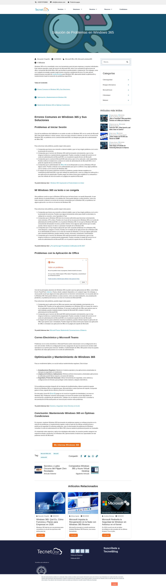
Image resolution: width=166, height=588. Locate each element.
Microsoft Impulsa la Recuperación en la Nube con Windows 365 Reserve (82, 522)
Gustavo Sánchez (114, 115)
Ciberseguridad (107, 79)
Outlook (49, 292)
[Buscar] (127, 62)
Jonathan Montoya (109, 516)
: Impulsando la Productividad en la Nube (67, 183)
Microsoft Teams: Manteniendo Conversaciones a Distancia (68, 330)
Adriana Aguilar (75, 516)
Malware (105, 100)
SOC (111, 116)
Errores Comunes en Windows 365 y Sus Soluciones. (53, 89)
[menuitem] (61, 9)
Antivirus (126, 512)
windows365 (88, 59)
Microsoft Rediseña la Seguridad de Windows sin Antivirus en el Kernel (114, 522)
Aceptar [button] (114, 584)
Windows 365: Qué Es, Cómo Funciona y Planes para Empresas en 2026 (49, 522)
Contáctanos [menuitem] (123, 9)
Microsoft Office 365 (71, 59)
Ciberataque (106, 95)
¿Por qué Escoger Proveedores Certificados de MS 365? (67, 246)
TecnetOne (121, 116)
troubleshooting (57, 74)
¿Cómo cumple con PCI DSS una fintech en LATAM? (118, 137)
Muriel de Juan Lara (114, 124)
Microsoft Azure (107, 90)
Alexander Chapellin (43, 59)
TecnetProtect (116, 116)
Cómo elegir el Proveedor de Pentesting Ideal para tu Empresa (119, 147)
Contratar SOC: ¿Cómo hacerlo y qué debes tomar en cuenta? (119, 128)
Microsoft (81, 59)
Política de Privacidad (76, 555)
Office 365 (63, 165)
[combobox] (116, 62)
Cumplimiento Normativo (122, 134)
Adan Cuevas (113, 133)
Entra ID (52, 393)
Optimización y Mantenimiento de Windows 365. (52, 97)
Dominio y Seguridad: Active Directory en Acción (65, 406)
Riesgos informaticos (109, 85)
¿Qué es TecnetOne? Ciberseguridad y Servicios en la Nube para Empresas (120, 119)
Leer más (40, 535)
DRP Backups (73, 512)
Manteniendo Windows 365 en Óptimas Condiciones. (53, 105)
